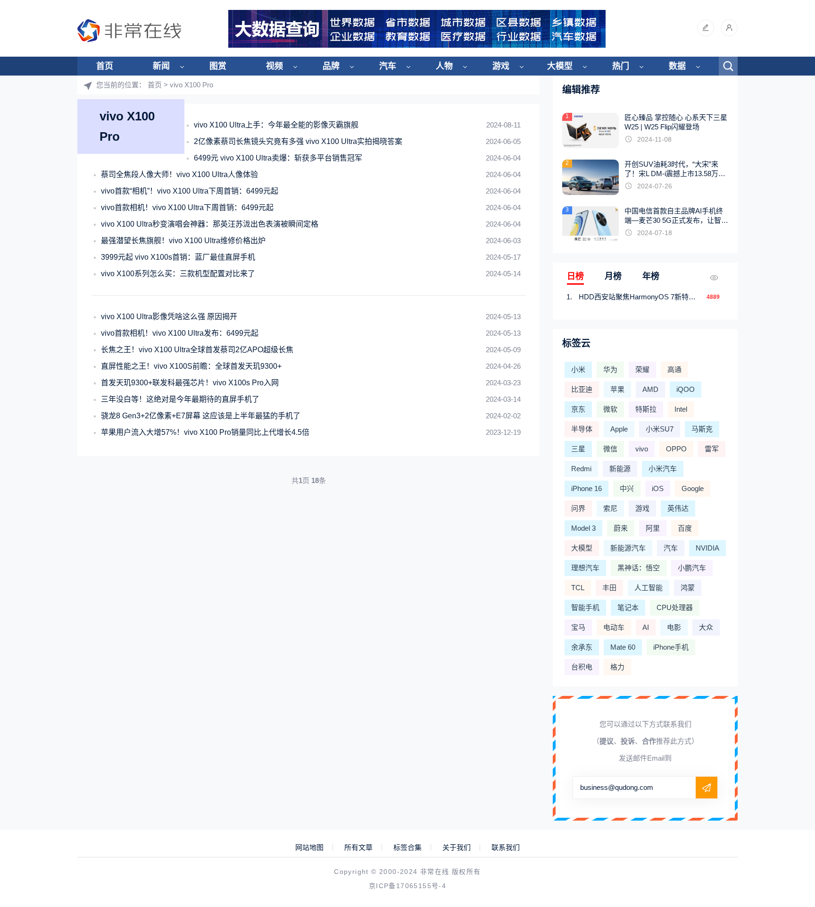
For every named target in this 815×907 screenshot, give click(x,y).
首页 (104, 66)
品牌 (331, 66)
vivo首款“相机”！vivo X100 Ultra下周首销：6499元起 (189, 191)
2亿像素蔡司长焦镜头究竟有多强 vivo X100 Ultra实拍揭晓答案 (298, 141)
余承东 (581, 647)
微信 (610, 449)
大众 (706, 627)
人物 (444, 66)
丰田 (609, 588)
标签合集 (407, 847)
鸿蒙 (688, 588)
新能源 (620, 469)
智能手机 (585, 607)
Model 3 (583, 528)
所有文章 (358, 847)
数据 (677, 66)
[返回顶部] (784, 805)
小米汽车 (663, 469)
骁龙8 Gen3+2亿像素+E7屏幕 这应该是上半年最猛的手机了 (200, 416)
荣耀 (642, 369)
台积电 (581, 667)
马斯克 (702, 429)
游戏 (500, 66)
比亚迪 (581, 389)
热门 (620, 66)
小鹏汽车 (692, 568)
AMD (650, 389)
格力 (617, 667)
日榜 (575, 276)
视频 (274, 66)
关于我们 (456, 847)
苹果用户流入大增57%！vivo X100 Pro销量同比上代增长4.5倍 (205, 432)
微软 (610, 409)
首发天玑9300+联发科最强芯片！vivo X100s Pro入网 (190, 383)
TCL (577, 588)
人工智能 (648, 588)
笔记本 (628, 607)
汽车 (387, 66)
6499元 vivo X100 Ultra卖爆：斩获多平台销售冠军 (278, 158)
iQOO (685, 389)
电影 (674, 627)
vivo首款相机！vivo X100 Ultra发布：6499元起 (179, 333)
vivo (641, 449)
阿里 (653, 528)
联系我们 (505, 847)
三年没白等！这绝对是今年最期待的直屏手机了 (180, 399)
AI (645, 627)
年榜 (650, 276)
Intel (680, 409)
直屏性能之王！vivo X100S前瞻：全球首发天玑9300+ (191, 366)
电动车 (613, 627)
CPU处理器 (675, 607)
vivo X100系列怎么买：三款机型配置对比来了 (178, 274)
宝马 (578, 627)
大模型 (560, 66)
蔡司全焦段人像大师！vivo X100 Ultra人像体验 (179, 174)
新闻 (161, 66)
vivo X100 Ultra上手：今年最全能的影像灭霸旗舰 (276, 125)
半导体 (581, 429)
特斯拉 (646, 409)
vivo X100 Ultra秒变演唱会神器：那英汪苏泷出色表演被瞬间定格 (209, 224)
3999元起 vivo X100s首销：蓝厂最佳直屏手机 (178, 257)
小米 (578, 369)
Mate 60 (622, 647)
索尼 (610, 508)
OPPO (676, 449)
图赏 (217, 66)
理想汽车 (585, 568)
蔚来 (621, 528)
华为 (610, 369)
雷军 (712, 449)
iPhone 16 (586, 488)
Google (693, 488)
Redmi (581, 469)
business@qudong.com (616, 787)
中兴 (627, 488)
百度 (685, 528)
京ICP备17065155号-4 (407, 886)
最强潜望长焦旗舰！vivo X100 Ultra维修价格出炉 (183, 241)
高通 (674, 369)
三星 (578, 449)
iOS (658, 488)
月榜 (613, 276)
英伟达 (678, 508)
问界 (578, 508)
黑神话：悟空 (638, 568)
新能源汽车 (628, 548)
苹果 (617, 389)
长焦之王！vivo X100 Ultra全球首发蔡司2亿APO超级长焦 (197, 350)
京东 (578, 409)
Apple (619, 429)
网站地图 (309, 847)
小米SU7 (660, 429)
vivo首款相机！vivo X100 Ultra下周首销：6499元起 (187, 207)
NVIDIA (707, 548)
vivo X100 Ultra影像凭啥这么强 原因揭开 (169, 317)
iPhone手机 (671, 647)
